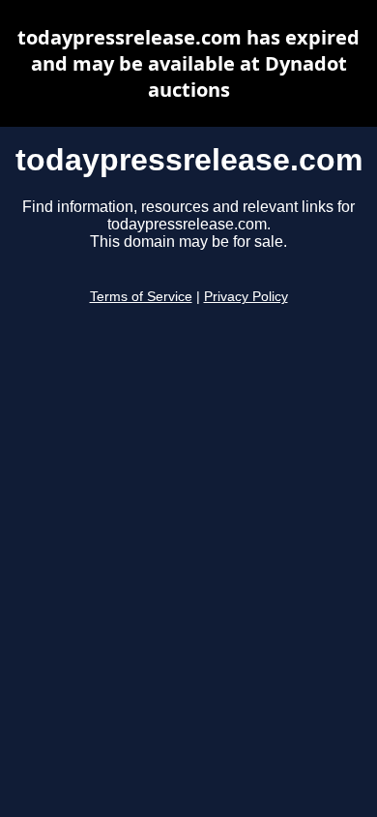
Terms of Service (141, 296)
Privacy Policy (246, 296)
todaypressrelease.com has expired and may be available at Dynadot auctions (188, 63)
